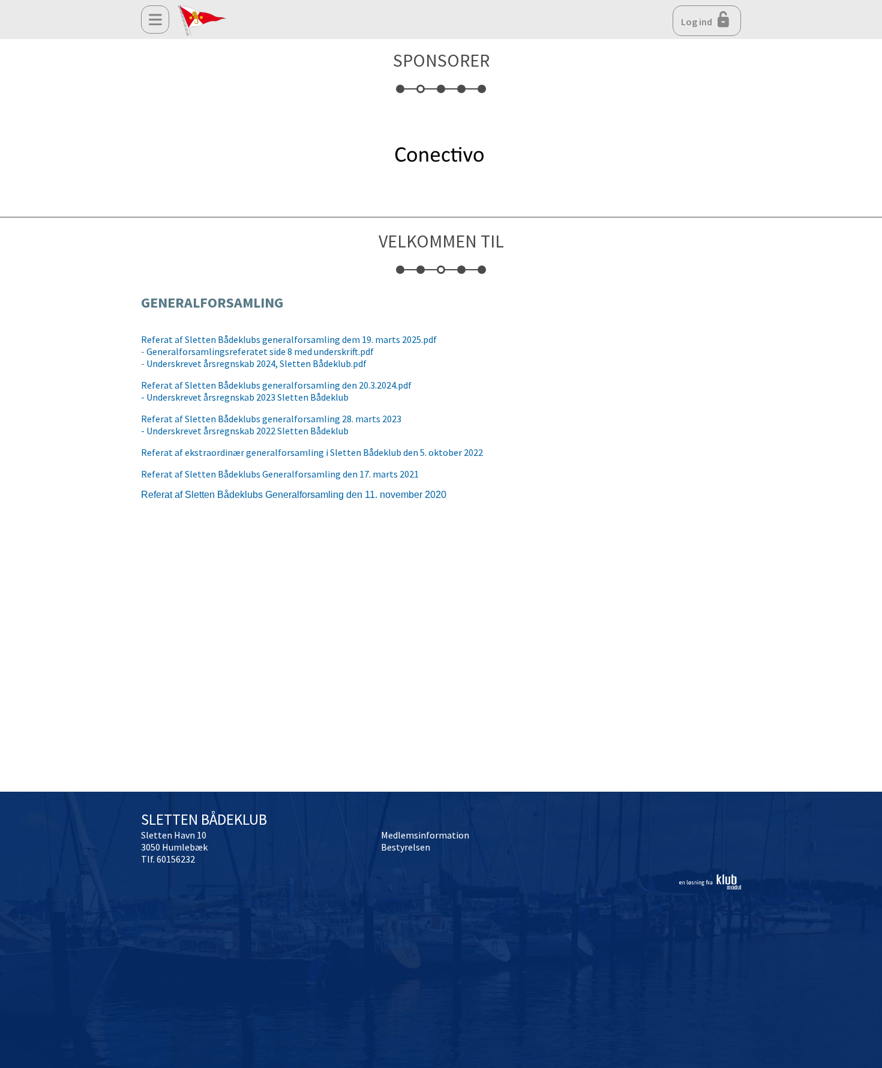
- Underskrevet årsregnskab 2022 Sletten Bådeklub (245, 431)
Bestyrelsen (405, 847)
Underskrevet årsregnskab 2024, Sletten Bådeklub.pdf (256, 363)
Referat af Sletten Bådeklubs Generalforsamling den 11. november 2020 (293, 495)
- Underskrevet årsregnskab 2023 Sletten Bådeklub (245, 397)
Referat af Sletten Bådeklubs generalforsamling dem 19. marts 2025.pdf (289, 339)
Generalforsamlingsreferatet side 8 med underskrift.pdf (260, 351)
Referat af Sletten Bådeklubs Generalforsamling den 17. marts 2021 (280, 474)
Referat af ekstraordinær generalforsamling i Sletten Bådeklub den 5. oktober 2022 (312, 452)
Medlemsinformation (425, 835)
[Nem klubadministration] (710, 886)
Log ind (697, 22)
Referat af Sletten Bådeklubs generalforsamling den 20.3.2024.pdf (276, 385)
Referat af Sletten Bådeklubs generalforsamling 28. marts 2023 (271, 419)
